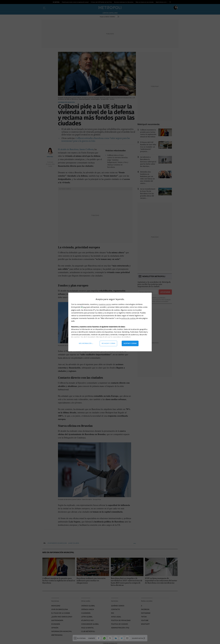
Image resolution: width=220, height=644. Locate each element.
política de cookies (128, 318)
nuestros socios (105, 304)
